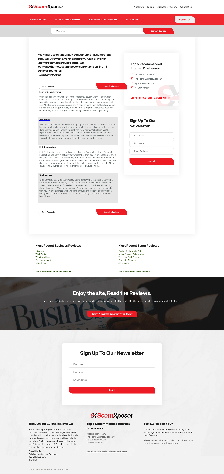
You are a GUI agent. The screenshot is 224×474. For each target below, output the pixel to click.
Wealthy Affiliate (142, 87)
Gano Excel (41, 263)
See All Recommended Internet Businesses (151, 97)
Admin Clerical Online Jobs (131, 254)
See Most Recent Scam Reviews (134, 272)
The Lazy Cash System (129, 257)
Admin (66, 469)
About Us (139, 7)
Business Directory (167, 7)
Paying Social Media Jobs (130, 251)
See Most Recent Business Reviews (53, 272)
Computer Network (127, 260)
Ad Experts (123, 263)
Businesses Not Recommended (103, 19)
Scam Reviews (132, 19)
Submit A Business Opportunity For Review (112, 314)
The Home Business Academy (148, 79)
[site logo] (46, 7)
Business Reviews (38, 19)
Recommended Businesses (67, 19)
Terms (150, 7)
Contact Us (186, 7)
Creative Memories (44, 260)
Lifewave (40, 251)
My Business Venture (144, 83)
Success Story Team (144, 74)
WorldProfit (41, 254)
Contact (33, 460)
